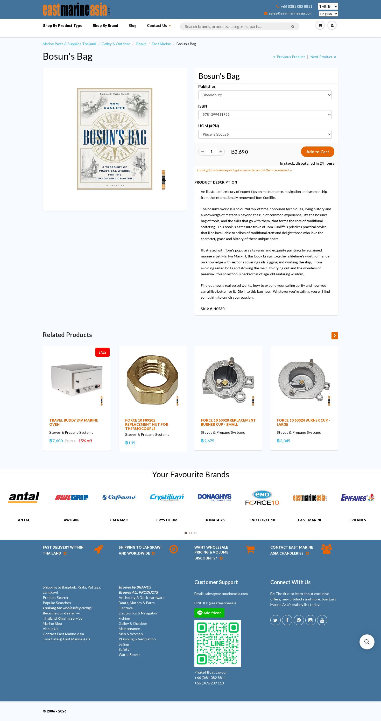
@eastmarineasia (222, 603)
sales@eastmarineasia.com (290, 13)
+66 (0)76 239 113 (209, 683)
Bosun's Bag (68, 56)
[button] (367, 641)
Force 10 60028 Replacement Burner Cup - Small (228, 422)
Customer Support (216, 582)
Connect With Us (290, 582)
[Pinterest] (299, 620)
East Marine (161, 43)
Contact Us (157, 25)
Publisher (206, 86)
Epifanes (357, 520)
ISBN (202, 106)
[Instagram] (310, 620)
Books (141, 43)
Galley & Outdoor (116, 43)
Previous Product (290, 56)
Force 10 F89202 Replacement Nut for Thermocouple (146, 424)
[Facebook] (287, 620)
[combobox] (239, 26)
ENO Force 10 (262, 520)
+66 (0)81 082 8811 (296, 6)
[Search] (292, 27)
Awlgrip (72, 520)
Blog (133, 25)
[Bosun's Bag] (114, 138)
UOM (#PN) (208, 125)
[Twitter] (275, 620)
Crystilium (167, 520)
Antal (24, 520)
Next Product (322, 56)
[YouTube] (322, 620)
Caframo (119, 520)
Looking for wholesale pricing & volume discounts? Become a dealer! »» (244, 170)
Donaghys (214, 520)
